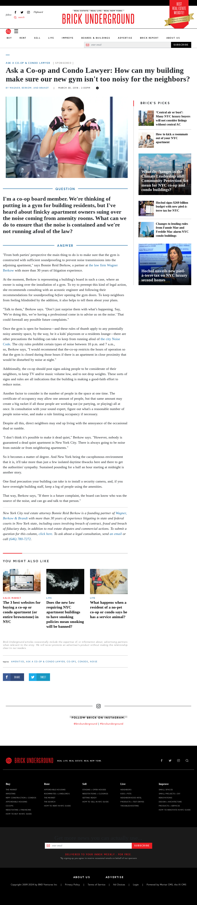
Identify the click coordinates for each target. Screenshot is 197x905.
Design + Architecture (170, 801)
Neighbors (125, 789)
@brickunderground (86, 723)
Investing (10, 793)
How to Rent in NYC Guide (57, 806)
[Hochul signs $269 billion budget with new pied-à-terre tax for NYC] (146, 208)
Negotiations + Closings (95, 793)
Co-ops (71, 661)
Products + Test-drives (132, 801)
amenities (17, 661)
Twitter (22, 12)
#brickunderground (112, 723)
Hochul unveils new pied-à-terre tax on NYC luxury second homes (164, 275)
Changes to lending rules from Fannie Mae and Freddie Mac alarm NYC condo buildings (172, 229)
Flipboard (38, 12)
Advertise (125, 38)
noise (94, 661)
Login (136, 884)
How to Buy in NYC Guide (19, 814)
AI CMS (182, 884)
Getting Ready (89, 797)
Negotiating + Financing (18, 810)
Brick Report (149, 38)
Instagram (28, 12)
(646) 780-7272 (20, 539)
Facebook (15, 12)
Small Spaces (166, 789)
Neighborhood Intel (131, 797)
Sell (37, 38)
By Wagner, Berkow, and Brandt (27, 88)
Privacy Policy (72, 884)
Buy (9, 38)
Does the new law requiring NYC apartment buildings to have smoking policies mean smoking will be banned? (65, 614)
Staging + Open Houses (94, 789)
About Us (173, 38)
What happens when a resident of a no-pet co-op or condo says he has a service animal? (108, 609)
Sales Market (12, 598)
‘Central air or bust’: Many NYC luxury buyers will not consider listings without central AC (173, 118)
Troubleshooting (129, 806)
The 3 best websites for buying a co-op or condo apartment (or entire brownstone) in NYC (22, 612)
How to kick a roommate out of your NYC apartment (172, 138)
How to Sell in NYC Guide (95, 801)
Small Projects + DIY (169, 793)
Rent (23, 38)
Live (51, 38)
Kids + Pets (125, 793)
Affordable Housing (16, 801)
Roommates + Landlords (57, 793)
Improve (67, 38)
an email (116, 534)
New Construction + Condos (21, 797)
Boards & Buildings (95, 38)
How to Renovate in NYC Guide (174, 810)
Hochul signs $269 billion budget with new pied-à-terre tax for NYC (172, 206)
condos (83, 661)
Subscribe (141, 845)
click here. (46, 534)
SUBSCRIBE (181, 44)
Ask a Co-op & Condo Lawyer (28, 63)
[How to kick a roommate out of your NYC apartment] (146, 140)
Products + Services (169, 806)
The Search (49, 801)
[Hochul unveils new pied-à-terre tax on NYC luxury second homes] (165, 264)
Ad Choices (119, 884)
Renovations (165, 797)
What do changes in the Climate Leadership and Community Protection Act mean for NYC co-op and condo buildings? (164, 180)
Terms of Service (96, 884)
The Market (11, 789)
